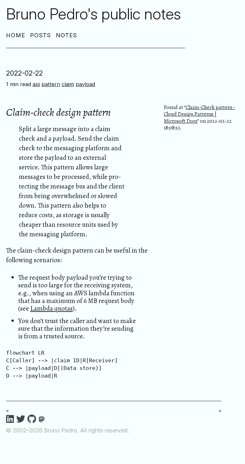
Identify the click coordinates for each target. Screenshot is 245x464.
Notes (66, 35)
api (36, 84)
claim (68, 84)
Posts (40, 35)
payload (85, 84)
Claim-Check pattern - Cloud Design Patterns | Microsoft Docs (199, 114)
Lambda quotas (51, 308)
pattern (50, 84)
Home (15, 35)
